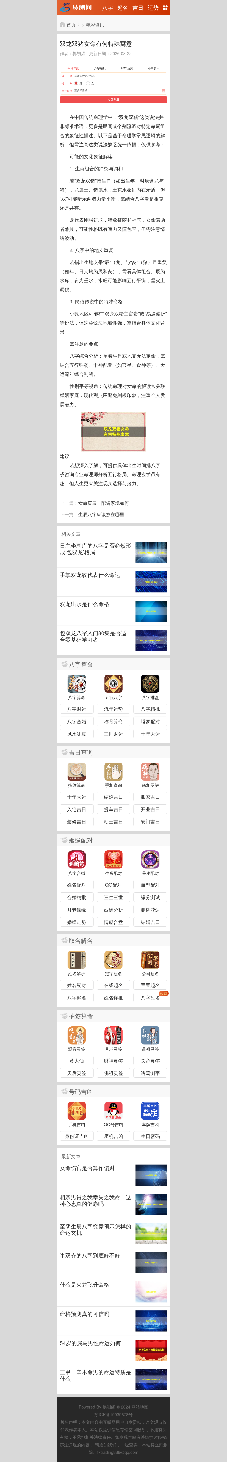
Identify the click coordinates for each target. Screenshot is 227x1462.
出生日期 (67, 90)
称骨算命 (113, 721)
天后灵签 (76, 1072)
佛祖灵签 (113, 1072)
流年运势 (113, 708)
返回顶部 (165, 872)
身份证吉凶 (77, 1135)
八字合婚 (76, 721)
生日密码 (150, 1135)
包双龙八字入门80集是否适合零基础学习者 (93, 636)
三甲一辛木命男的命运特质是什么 (95, 1375)
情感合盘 (113, 921)
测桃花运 (150, 909)
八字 (107, 7)
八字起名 (76, 997)
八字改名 (150, 997)
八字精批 (150, 708)
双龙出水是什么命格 (84, 604)
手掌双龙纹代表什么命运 (90, 574)
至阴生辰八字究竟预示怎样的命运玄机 (95, 1229)
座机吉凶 (113, 1135)
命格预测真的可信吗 (84, 1313)
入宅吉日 (76, 809)
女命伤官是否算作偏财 (87, 1168)
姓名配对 (76, 884)
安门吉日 (150, 821)
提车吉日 (113, 809)
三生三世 (113, 897)
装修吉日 (76, 821)
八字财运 (76, 708)
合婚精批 (76, 897)
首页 (71, 24)
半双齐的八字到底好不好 (90, 1255)
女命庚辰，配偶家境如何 (103, 503)
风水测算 (76, 733)
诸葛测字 (150, 1072)
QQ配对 (113, 884)
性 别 (67, 83)
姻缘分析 (113, 909)
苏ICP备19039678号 (113, 1414)
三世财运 (113, 733)
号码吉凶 (81, 1091)
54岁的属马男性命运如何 (90, 1343)
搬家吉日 (150, 796)
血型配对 (150, 884)
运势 (153, 7)
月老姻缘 (76, 909)
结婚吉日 (113, 796)
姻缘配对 (81, 840)
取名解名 (81, 940)
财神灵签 (113, 1060)
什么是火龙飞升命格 (84, 1284)
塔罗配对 (150, 721)
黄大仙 (77, 1060)
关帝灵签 (150, 1060)
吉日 (137, 7)
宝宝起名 (150, 984)
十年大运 (150, 733)
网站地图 (165, 7)
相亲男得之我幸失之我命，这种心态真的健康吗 (95, 1200)
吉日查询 (81, 752)
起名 (122, 7)
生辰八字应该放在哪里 (101, 514)
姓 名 (67, 76)
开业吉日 (150, 809)
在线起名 (113, 984)
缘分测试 (150, 897)
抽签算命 (81, 1015)
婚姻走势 (76, 921)
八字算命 (81, 664)
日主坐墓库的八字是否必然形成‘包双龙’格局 (95, 548)
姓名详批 (113, 997)
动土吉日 (113, 821)
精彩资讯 (95, 24)
